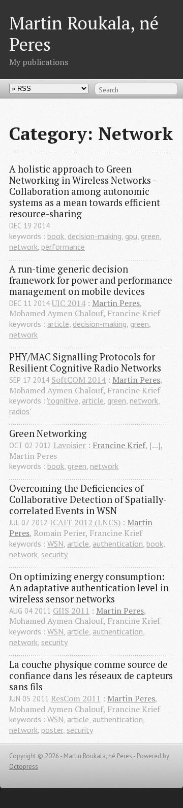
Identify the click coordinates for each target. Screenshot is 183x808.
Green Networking (48, 433)
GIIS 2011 (71, 610)
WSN (55, 543)
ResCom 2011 (76, 698)
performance (63, 247)
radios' (20, 411)
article (58, 324)
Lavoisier (69, 445)
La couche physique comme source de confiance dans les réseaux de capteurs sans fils (91, 675)
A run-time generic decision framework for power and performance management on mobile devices (91, 280)
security (54, 554)
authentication (118, 543)
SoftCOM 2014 (78, 379)
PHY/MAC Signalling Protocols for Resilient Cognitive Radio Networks (85, 362)
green (150, 236)
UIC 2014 (68, 303)
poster (52, 730)
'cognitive (62, 400)
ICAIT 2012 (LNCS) (85, 522)
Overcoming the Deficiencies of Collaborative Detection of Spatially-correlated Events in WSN (88, 499)
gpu (131, 236)
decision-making (94, 236)
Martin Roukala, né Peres (84, 33)
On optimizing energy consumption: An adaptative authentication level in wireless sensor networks (90, 587)
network (23, 247)
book (55, 236)
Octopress (23, 766)
